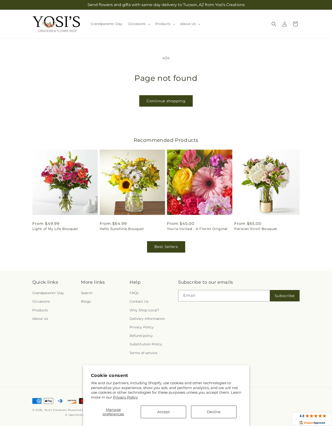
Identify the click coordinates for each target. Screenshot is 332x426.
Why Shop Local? (144, 310)
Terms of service (143, 353)
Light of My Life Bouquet (55, 229)
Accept (163, 411)
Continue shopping (166, 101)
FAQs (134, 293)
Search (87, 293)
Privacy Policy (125, 397)
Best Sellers (166, 246)
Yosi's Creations (55, 410)
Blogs (86, 301)
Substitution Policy (146, 344)
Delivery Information (147, 318)
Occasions (41, 301)
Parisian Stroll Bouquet (255, 229)
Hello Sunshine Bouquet (122, 229)
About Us (40, 318)
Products (40, 310)
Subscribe (285, 295)
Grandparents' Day (48, 293)
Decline (213, 411)
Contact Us (139, 301)
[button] (138, 24)
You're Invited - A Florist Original (197, 229)
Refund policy (141, 335)
